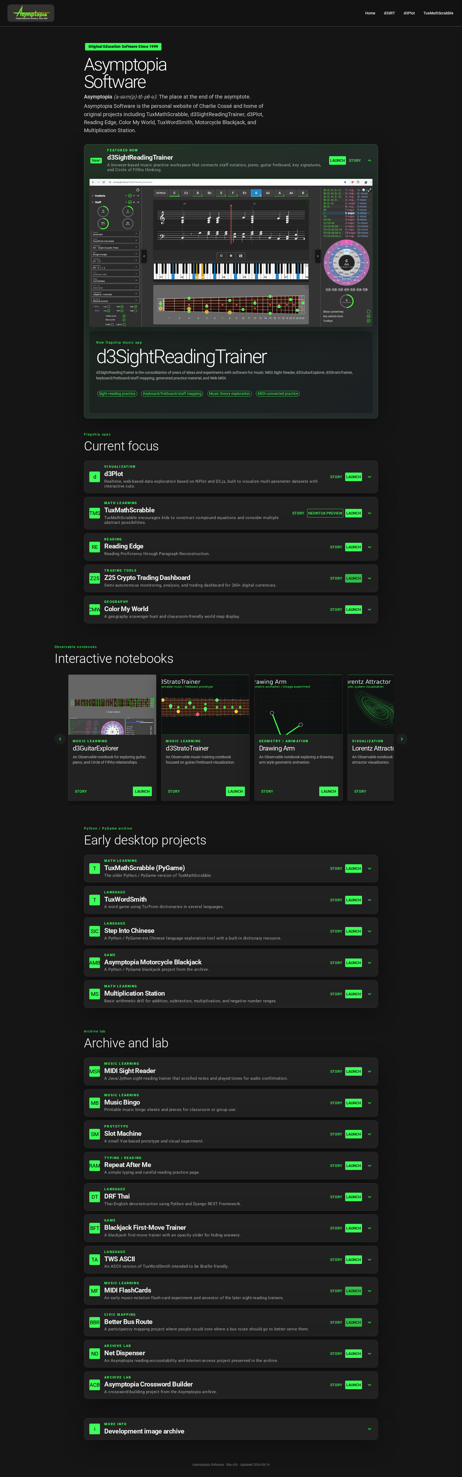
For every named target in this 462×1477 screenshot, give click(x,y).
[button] (231, 160)
